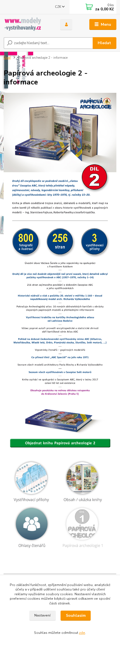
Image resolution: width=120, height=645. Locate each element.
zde (82, 632)
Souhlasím (76, 615)
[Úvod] (27, 24)
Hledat (104, 43)
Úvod (7, 58)
